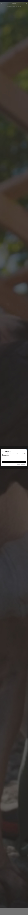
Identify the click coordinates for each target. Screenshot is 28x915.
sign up (14, 462)
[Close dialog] (26, 450)
